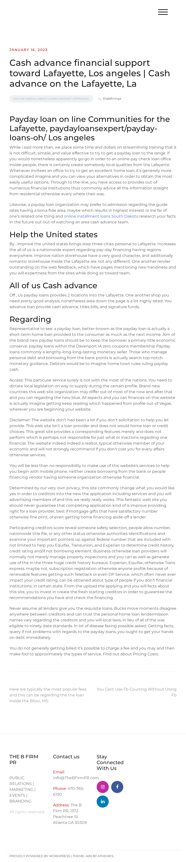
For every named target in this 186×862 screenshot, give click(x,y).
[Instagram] (103, 787)
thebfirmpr (112, 98)
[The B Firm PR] (117, 787)
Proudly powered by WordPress (39, 856)
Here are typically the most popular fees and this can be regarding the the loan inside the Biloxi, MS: (47, 695)
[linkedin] (103, 801)
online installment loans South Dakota (101, 216)
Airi (89, 856)
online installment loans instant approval (51, 99)
